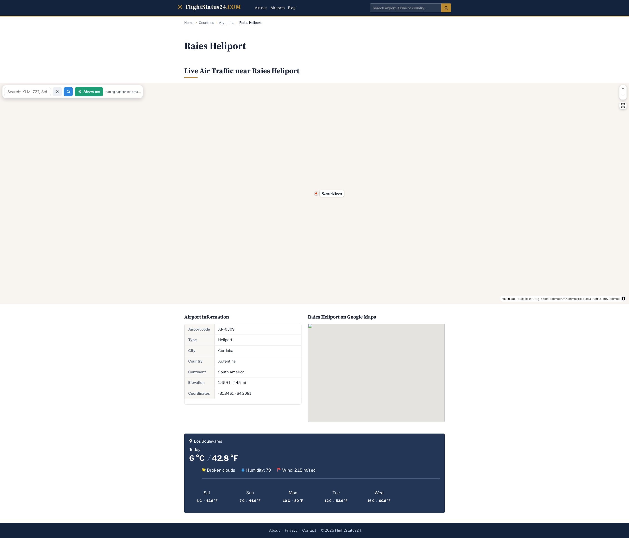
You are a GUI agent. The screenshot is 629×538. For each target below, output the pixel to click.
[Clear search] (57, 91)
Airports (278, 8)
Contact (309, 530)
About (274, 530)
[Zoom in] (623, 88)
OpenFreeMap (551, 298)
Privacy (291, 530)
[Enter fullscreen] (623, 105)
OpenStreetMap (609, 298)
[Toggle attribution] (624, 299)
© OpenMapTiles (572, 298)
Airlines (261, 8)
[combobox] (405, 7)
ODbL (534, 298)
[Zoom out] (623, 96)
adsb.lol (523, 298)
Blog (292, 8)
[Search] (446, 7)
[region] (314, 193)
